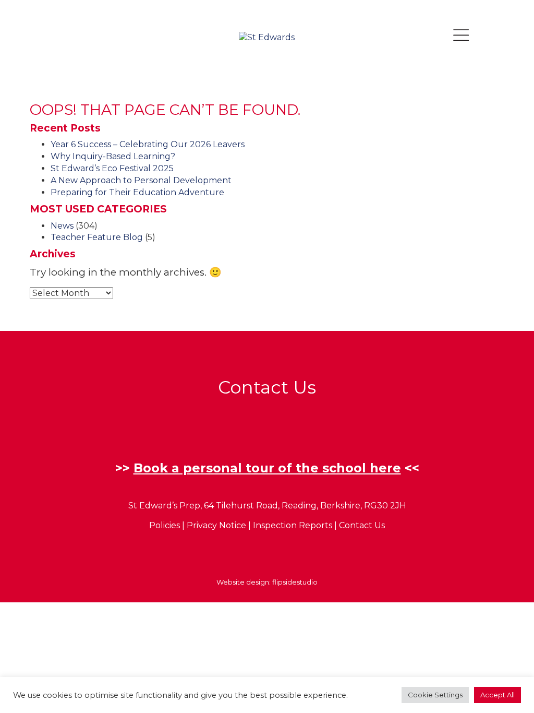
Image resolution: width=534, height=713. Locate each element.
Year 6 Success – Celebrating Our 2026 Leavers (148, 144)
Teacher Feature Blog (97, 237)
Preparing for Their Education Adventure (137, 192)
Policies (164, 525)
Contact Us (362, 525)
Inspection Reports (292, 525)
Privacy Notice (216, 525)
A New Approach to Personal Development (141, 180)
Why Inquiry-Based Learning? (113, 156)
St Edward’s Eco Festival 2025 (112, 168)
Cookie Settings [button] (435, 695)
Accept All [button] (497, 695)
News (62, 226)
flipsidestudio (295, 582)
